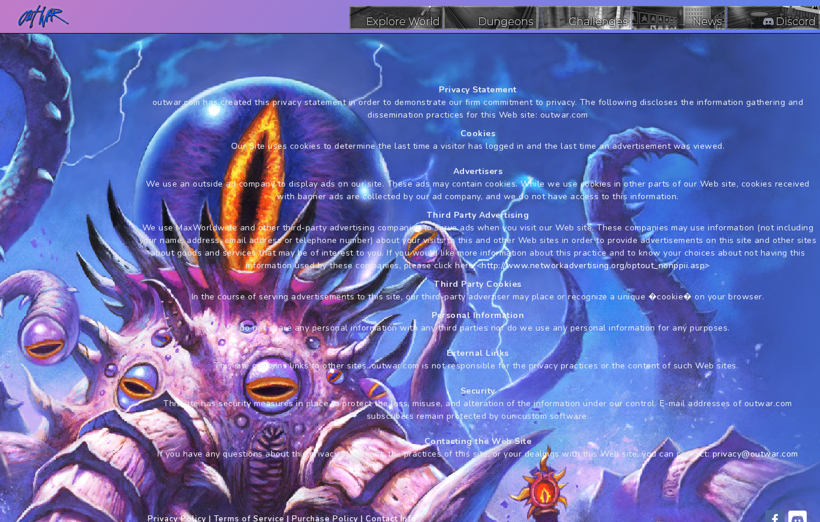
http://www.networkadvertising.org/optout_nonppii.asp (593, 265)
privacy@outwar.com (755, 454)
